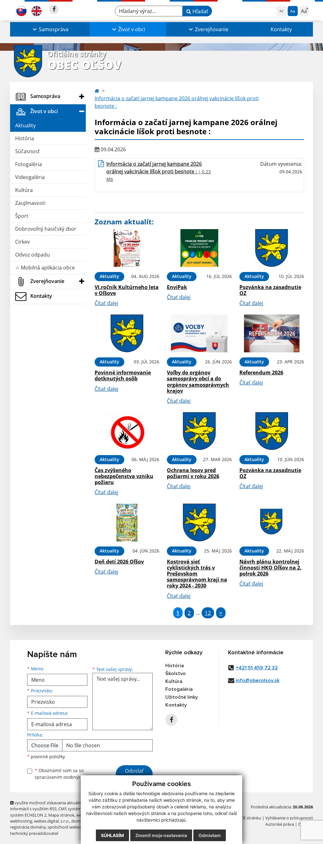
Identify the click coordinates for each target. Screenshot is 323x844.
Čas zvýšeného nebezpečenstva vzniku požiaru (124, 476)
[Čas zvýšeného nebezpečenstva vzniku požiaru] (127, 431)
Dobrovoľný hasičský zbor (45, 228)
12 (208, 612)
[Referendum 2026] (271, 333)
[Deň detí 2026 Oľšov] (127, 522)
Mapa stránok (61, 815)
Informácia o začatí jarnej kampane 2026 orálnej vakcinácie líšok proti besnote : (177, 102)
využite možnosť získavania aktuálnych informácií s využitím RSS (49, 806)
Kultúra (24, 190)
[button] (50, 29)
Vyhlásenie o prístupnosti (289, 818)
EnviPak (177, 287)
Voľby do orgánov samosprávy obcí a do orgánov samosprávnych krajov (198, 381)
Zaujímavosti (30, 202)
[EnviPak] (199, 248)
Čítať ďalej (106, 303)
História (24, 138)
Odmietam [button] (209, 835)
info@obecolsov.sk (257, 680)
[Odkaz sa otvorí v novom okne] (54, 9)
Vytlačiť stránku (246, 818)
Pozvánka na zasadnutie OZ (270, 290)
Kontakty (281, 29)
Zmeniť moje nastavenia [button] (161, 835)
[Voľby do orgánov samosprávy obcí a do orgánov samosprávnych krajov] (199, 333)
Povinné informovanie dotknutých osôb (123, 375)
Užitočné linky (181, 697)
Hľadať (199, 11)
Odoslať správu (134, 774)
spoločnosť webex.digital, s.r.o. (76, 827)
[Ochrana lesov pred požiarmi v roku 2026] (199, 431)
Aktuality (25, 125)
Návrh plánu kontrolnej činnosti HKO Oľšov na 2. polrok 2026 (270, 567)
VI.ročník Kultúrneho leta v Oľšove (127, 290)
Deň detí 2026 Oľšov (119, 561)
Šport (21, 215)
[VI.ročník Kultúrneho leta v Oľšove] (127, 248)
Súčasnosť (27, 151)
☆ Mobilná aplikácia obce (45, 267)
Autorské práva (279, 824)
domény (79, 821)
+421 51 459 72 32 (257, 667)
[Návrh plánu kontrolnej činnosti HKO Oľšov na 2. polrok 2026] (271, 522)
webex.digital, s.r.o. (51, 821)
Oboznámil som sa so (67, 773)
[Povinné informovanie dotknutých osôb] (127, 333)
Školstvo (175, 673)
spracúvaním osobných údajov (67, 777)
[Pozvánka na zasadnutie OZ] (271, 248)
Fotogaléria (28, 164)
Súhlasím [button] (112, 835)
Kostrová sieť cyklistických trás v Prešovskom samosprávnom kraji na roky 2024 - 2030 (197, 573)
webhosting (21, 821)
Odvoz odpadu (32, 254)
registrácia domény (28, 827)
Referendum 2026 (261, 372)
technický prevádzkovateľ (34, 833)
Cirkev (22, 241)
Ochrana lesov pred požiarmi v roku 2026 (193, 473)
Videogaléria (30, 177)
